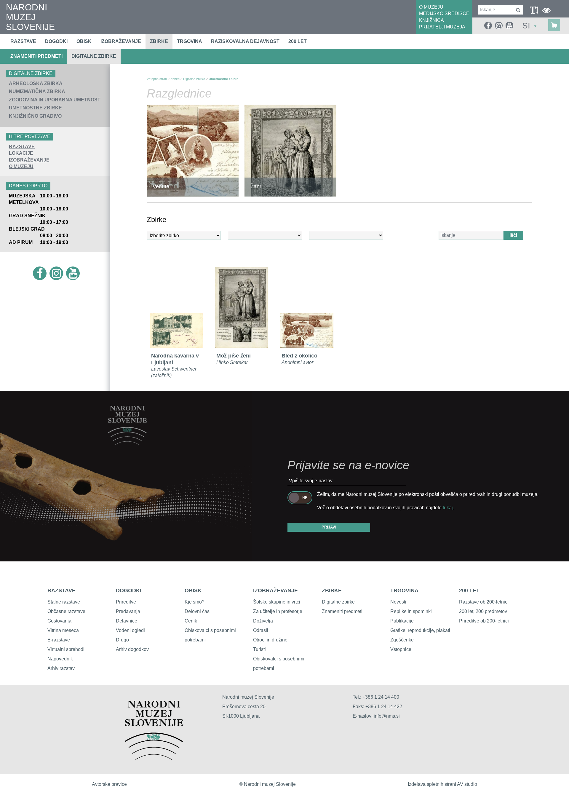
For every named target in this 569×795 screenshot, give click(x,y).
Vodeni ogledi (130, 630)
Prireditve (126, 601)
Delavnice (126, 620)
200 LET (469, 590)
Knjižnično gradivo (35, 116)
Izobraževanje (120, 41)
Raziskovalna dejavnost (245, 41)
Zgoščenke (402, 639)
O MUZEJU (431, 6)
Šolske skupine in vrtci (276, 601)
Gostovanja (59, 620)
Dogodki (56, 41)
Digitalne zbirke (93, 56)
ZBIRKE (332, 590)
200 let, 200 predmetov (483, 611)
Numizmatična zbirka (37, 91)
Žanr (255, 186)
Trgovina (189, 41)
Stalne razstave (63, 601)
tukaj (448, 507)
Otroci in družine (270, 639)
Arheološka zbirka (36, 83)
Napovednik (60, 658)
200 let (297, 41)
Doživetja (263, 620)
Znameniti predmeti (36, 56)
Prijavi (329, 527)
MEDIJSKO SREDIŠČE (444, 13)
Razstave (23, 41)
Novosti (398, 601)
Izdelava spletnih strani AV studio (442, 784)
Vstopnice (400, 649)
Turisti (259, 649)
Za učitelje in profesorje (277, 611)
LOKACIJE (21, 153)
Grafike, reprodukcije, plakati (420, 630)
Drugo (122, 639)
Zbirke (159, 41)
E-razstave (58, 639)
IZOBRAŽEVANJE (29, 159)
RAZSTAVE (22, 146)
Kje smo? (194, 601)
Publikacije (402, 620)
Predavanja (128, 611)
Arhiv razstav (61, 668)
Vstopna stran (157, 79)
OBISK (193, 590)
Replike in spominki (411, 611)
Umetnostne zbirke (35, 107)
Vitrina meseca (63, 630)
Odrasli (260, 630)
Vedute (161, 186)
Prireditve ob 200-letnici (484, 620)
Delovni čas (197, 611)
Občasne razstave (66, 611)
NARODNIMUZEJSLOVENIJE (30, 17)
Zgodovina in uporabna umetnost (54, 99)
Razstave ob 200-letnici (484, 601)
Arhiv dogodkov (132, 649)
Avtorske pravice (109, 784)
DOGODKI (128, 590)
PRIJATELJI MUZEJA (442, 26)
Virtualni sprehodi (65, 649)
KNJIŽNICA (431, 20)
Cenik (191, 620)
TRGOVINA (404, 590)
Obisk (84, 41)
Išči (513, 235)
